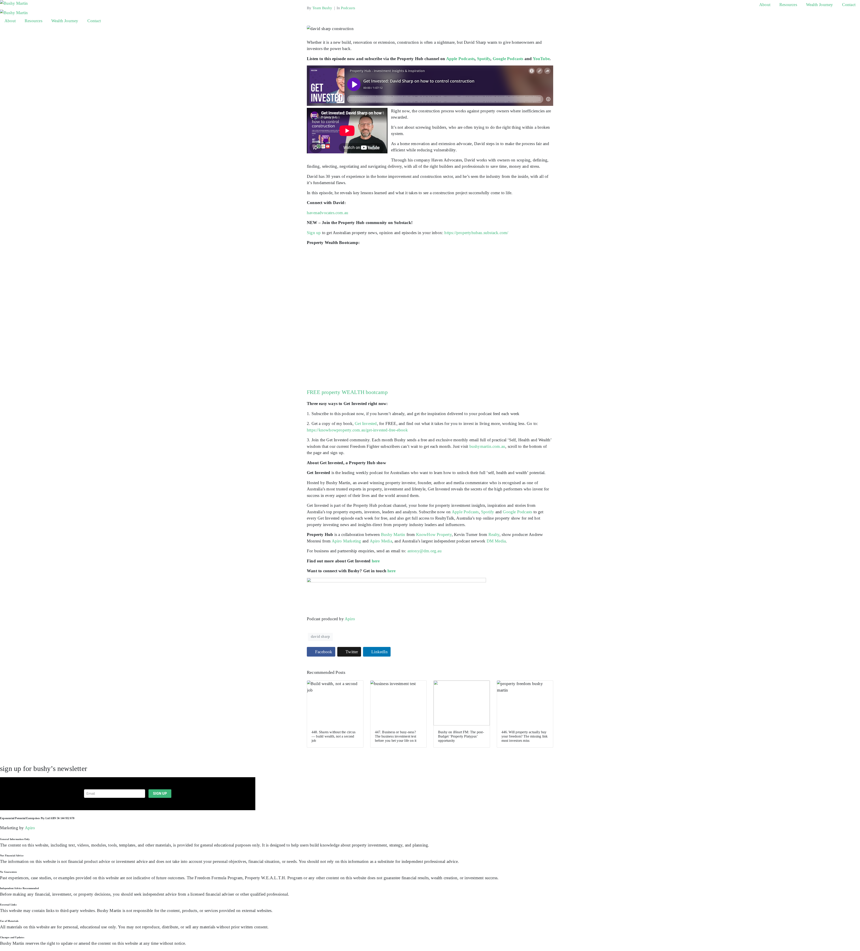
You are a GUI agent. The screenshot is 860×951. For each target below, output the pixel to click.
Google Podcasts (508, 58)
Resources (788, 4)
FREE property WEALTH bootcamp (347, 392)
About (764, 4)
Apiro (350, 618)
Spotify (483, 58)
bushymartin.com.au (487, 446)
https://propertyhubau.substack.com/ (476, 232)
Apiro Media (381, 541)
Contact (849, 4)
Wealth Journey (819, 4)
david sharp (320, 636)
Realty (493, 534)
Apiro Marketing (346, 541)
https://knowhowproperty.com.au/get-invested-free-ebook (357, 430)
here (376, 561)
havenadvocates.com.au (327, 212)
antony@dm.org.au (424, 550)
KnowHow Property (434, 534)
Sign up (314, 232)
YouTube (541, 58)
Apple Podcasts (460, 58)
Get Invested (366, 423)
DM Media (496, 541)
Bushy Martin (393, 534)
